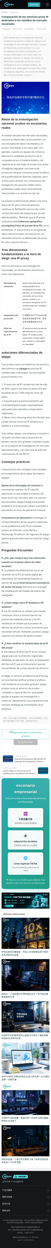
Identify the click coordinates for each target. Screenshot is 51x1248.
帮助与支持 (7, 1196)
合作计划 (6, 1203)
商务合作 (6, 1210)
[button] (46, 4)
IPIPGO (5, 12)
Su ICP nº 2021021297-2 (25, 1240)
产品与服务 (7, 1190)
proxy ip (14, 12)
